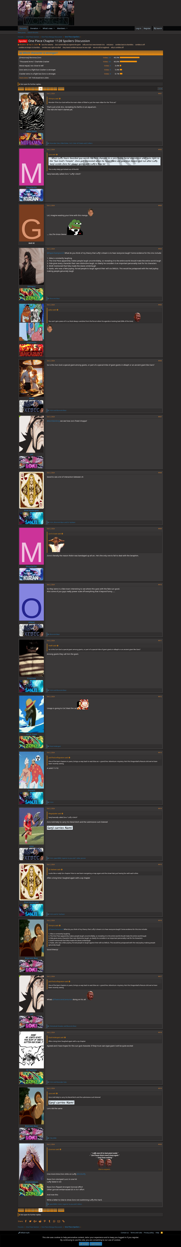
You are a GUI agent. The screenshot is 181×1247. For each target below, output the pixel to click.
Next (60, 89)
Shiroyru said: (53, 98)
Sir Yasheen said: (54, 869)
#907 (160, 417)
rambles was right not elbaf (51, 47)
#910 (160, 585)
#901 (160, 94)
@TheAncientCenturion (62, 999)
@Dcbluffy (81, 1174)
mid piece (110, 45)
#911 (160, 641)
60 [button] (107, 61)
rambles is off (140, 45)
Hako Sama (31, 131)
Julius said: (52, 310)
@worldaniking (53, 421)
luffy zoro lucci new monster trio (94, 45)
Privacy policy (149, 1233)
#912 (160, 697)
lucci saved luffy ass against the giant (68, 45)
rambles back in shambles (124, 45)
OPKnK (31, 622)
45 (37, 89)
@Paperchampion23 (55, 253)
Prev (21, 89)
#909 (160, 529)
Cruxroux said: (54, 1149)
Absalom (22, 44)
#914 (160, 808)
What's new (47, 28)
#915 (160, 864)
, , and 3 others (66, 1204)
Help (157, 1233)
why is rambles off (117, 47)
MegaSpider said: (55, 813)
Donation (34, 28)
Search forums (33, 32)
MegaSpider (31, 187)
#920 (160, 1144)
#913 (160, 752)
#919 (160, 1088)
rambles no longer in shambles (29, 47)
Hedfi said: (52, 645)
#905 (160, 305)
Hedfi (31, 398)
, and (62, 522)
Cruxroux (31, 678)
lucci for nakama (47, 45)
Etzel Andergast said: (56, 1037)
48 (48, 89)
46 (40, 89)
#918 (160, 1032)
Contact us (125, 1233)
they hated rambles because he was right (77, 47)
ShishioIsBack (31, 1182)
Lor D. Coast (31, 734)
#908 (160, 473)
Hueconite (31, 342)
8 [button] (107, 69)
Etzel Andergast (31, 510)
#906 (160, 361)
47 (44, 89)
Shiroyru (31, 286)
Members (61, 28)
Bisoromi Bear (31, 958)
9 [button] (107, 73)
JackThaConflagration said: (58, 757)
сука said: (52, 154)
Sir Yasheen (31, 1070)
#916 (160, 920)
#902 (160, 149)
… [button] (29, 89)
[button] (40, 28)
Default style (24, 1233)
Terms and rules (136, 1233)
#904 (160, 249)
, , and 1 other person (68, 858)
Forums (23, 28)
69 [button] (107, 57)
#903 (160, 205)
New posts (22, 32)
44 (33, 89)
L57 (31, 454)
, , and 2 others (71, 143)
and (58, 410)
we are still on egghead (101, 47)
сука (31, 846)
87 (55, 89)
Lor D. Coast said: (55, 534)
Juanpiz (31, 790)
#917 (160, 976)
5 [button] (107, 65)
